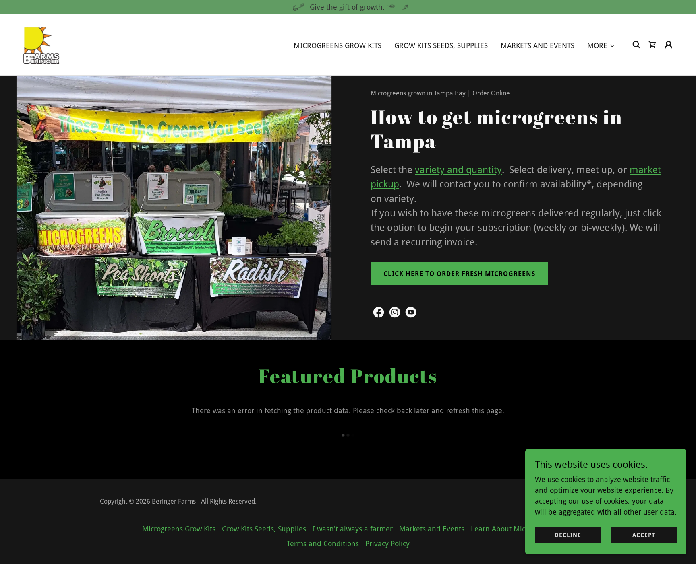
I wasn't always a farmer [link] (353, 529)
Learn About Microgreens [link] (512, 529)
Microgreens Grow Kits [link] (337, 45)
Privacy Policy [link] (387, 543)
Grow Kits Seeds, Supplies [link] (441, 45)
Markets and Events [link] (537, 45)
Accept (643, 535)
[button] (601, 46)
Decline (568, 535)
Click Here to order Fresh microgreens (459, 274)
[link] (41, 44)
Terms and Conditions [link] (323, 543)
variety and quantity (458, 169)
